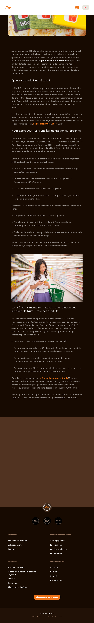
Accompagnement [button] (58, 540)
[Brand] (8, 7)
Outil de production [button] (58, 549)
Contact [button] (53, 576)
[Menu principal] (77, 7)
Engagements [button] (56, 545)
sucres (55, 123)
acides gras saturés (42, 123)
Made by (43, 613)
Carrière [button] (53, 571)
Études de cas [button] (56, 553)
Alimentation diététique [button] (18, 587)
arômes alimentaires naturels (53, 378)
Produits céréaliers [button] (16, 567)
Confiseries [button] (13, 583)
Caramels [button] (12, 549)
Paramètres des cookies (55, 617)
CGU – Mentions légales (39, 617)
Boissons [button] (11, 578)
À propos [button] (54, 567)
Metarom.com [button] (56, 580)
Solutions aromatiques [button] (18, 540)
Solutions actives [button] (15, 545)
